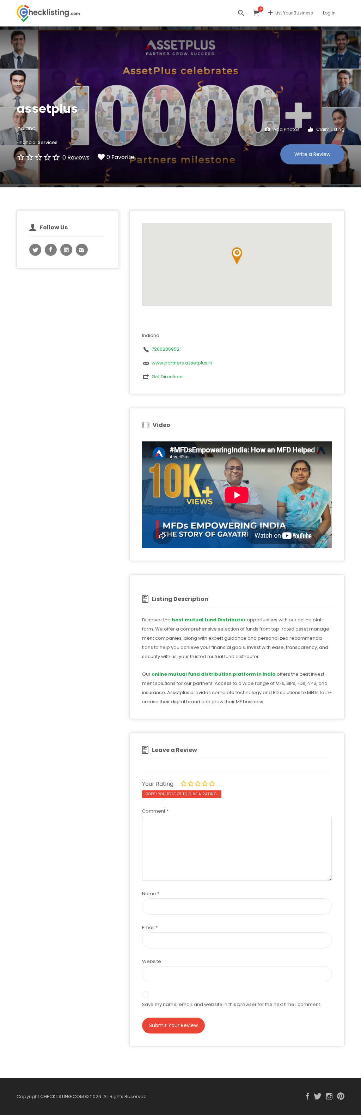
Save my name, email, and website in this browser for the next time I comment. (231, 1004)
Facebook (307, 1096)
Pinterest (340, 1096)
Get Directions (168, 376)
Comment (155, 811)
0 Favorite (120, 157)
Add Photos (286, 129)
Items (256, 13)
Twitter (318, 1096)
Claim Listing (329, 129)
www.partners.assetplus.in (182, 363)
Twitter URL (35, 250)
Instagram (329, 1096)
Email (150, 927)
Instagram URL (82, 250)
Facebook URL (51, 250)
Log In (329, 13)
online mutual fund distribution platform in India (214, 674)
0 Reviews (76, 157)
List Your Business (294, 13)
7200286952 (165, 349)
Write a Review (312, 154)
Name (150, 893)
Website (151, 961)
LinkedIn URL (66, 250)
